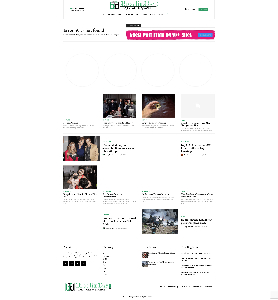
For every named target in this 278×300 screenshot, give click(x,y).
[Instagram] (71, 263)
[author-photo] (104, 155)
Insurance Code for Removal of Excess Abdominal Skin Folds (119, 221)
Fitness (106, 214)
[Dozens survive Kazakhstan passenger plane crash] (160, 221)
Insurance (107, 191)
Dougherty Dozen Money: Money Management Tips (197, 124)
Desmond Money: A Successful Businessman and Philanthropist (119, 148)
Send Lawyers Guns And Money (118, 122)
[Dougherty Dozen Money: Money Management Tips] (198, 106)
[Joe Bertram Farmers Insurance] (158, 177)
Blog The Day (110, 155)
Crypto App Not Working (154, 122)
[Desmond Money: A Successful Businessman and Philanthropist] (81, 148)
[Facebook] (65, 263)
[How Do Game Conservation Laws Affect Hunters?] (198, 177)
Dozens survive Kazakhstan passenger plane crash (196, 221)
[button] (167, 14)
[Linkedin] (77, 263)
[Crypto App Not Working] (158, 106)
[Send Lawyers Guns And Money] (119, 106)
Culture (66, 120)
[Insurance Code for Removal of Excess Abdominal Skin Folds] (81, 221)
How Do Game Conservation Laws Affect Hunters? (197, 195)
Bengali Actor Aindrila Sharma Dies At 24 (80, 195)
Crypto (145, 120)
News (183, 216)
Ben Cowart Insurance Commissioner (113, 195)
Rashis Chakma (189, 155)
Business (185, 141)
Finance (106, 120)
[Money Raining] (80, 106)
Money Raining (70, 122)
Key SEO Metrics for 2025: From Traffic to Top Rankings (196, 148)
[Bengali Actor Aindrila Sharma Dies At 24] (80, 177)
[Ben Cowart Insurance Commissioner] (119, 177)
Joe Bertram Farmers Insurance (156, 194)
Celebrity (107, 141)
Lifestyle (184, 191)
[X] (83, 263)
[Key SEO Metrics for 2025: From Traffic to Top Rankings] (160, 148)
